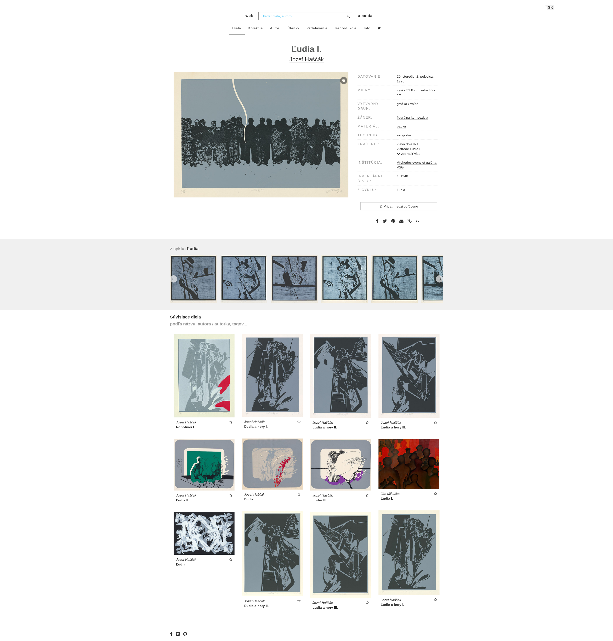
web (249, 16)
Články (293, 28)
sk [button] (550, 7)
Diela (236, 28)
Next (439, 279)
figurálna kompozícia (412, 117)
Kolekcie (255, 28)
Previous (173, 279)
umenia (365, 16)
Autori (275, 28)
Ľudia (401, 190)
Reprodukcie (346, 28)
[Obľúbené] (379, 28)
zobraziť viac (410, 154)
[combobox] (305, 16)
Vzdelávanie (317, 28)
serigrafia (404, 135)
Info (367, 28)
